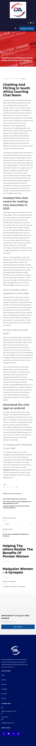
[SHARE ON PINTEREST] (13, 487)
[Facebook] (28, 23)
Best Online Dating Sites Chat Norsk (14, 499)
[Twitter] (30, 23)
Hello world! (22, 586)
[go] (31, 524)
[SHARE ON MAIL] (16, 487)
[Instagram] (33, 23)
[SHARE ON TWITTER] (4, 487)
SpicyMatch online (9, 470)
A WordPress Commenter (10, 586)
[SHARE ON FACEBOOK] (7, 487)
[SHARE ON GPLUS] (10, 487)
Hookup (24, 78)
